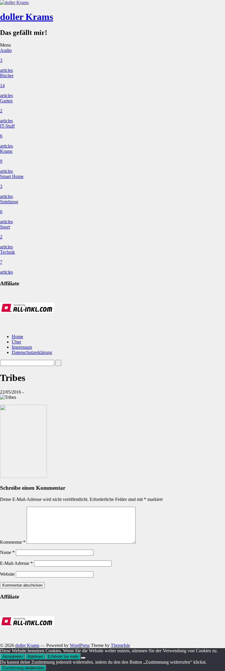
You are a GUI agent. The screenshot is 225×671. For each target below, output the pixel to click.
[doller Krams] (14, 2)
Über (16, 341)
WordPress (80, 645)
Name (7, 552)
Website (7, 574)
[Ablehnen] (83, 658)
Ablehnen (35, 656)
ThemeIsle (120, 645)
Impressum (22, 347)
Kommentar (12, 542)
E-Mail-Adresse (16, 563)
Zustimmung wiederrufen (23, 668)
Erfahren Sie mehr (63, 656)
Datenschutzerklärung (32, 352)
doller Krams (26, 16)
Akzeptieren (12, 656)
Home (17, 336)
